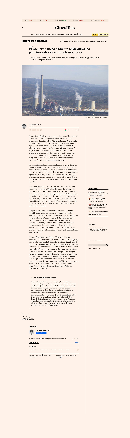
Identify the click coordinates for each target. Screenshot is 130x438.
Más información (32, 356)
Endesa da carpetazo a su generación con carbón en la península (28, 318)
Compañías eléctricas (34, 350)
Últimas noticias (68, 34)
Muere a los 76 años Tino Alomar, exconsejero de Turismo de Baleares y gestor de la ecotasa (97, 200)
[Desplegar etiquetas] (78, 350)
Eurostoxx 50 (75, 20)
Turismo (98, 41)
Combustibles (53, 350)
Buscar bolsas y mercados (95, 241)
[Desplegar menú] (23, 27)
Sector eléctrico (61, 350)
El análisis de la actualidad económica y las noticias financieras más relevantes (48, 338)
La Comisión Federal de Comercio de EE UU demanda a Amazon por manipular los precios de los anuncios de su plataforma (98, 193)
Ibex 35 (26, 20)
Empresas (68, 350)
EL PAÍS (79, 34)
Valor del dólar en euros (95, 20)
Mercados (42, 34)
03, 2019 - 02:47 (37, 126)
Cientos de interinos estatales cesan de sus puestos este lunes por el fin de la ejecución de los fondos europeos (98, 229)
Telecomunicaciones (68, 41)
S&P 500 (42, 20)
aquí (61, 357)
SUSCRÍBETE (95, 34)
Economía (48, 34)
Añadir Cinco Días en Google (72, 129)
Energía (31, 46)
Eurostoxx (95, 248)
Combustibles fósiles (44, 350)
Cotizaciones (53, 34)
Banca (61, 41)
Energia (75, 41)
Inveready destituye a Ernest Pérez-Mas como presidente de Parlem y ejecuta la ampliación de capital (97, 206)
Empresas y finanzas (35, 34)
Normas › (77, 342)
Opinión (75, 34)
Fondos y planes (60, 34)
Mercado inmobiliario (90, 41)
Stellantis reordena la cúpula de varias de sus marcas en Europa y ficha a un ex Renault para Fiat (98, 213)
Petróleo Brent (58, 20)
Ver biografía (39, 332)
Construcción (81, 41)
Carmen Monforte (35, 124)
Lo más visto (91, 224)
